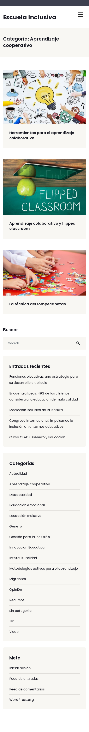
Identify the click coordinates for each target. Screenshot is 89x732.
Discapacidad (20, 494)
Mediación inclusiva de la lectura (36, 410)
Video (14, 631)
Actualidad (18, 473)
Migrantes (17, 579)
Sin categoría (20, 610)
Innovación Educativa (26, 547)
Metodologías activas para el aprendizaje (43, 568)
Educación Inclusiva (25, 515)
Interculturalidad (23, 558)
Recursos (16, 600)
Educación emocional (27, 505)
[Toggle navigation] (80, 14)
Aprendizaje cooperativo (29, 484)
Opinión (15, 589)
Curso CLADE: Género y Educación (37, 437)
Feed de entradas (23, 678)
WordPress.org (21, 699)
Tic (11, 621)
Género (15, 526)
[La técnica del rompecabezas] (44, 273)
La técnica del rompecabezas (37, 304)
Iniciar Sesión (20, 668)
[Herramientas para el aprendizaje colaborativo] (44, 97)
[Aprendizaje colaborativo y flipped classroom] (44, 187)
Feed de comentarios (27, 689)
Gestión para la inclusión (29, 537)
